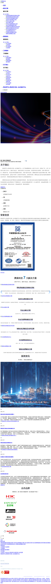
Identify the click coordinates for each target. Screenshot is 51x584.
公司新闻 (8, 44)
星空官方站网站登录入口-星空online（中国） (35, 578)
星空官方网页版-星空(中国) (35, 579)
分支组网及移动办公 (10, 30)
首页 (4, 5)
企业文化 (8, 75)
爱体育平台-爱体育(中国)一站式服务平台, (14, 87)
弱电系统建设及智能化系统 (12, 16)
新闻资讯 (5, 36)
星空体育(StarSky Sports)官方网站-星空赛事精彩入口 (24, 581)
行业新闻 (8, 47)
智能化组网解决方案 (10, 33)
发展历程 (8, 81)
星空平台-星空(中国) (19, 578)
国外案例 (8, 61)
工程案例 (5, 50)
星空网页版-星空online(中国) (7, 578)
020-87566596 (4, 92)
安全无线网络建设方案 (11, 25)
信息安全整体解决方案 (11, 19)
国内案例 (8, 59)
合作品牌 (8, 84)
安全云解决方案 (9, 22)
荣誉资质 (8, 78)
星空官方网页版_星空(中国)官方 (20, 579)
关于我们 (5, 64)
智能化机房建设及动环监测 (12, 28)
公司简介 (8, 73)
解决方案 (5, 8)
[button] (2, 127)
